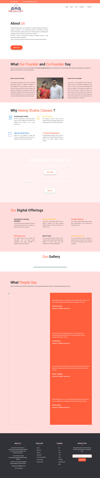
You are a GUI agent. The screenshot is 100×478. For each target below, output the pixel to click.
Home (38, 447)
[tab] (29, 181)
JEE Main (60, 459)
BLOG (76, 7)
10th (59, 452)
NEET (59, 464)
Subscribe (82, 460)
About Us (39, 450)
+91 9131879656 (14, 1)
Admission (39, 454)
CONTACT (89, 7)
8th (59, 447)
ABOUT (71, 7)
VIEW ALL (50, 190)
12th (59, 457)
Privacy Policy (40, 459)
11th (59, 454)
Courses (81, 7)
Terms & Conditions (41, 457)
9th (59, 450)
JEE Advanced (61, 462)
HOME (66, 7)
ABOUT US (16, 47)
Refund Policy (40, 462)
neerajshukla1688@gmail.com (30, 1)
